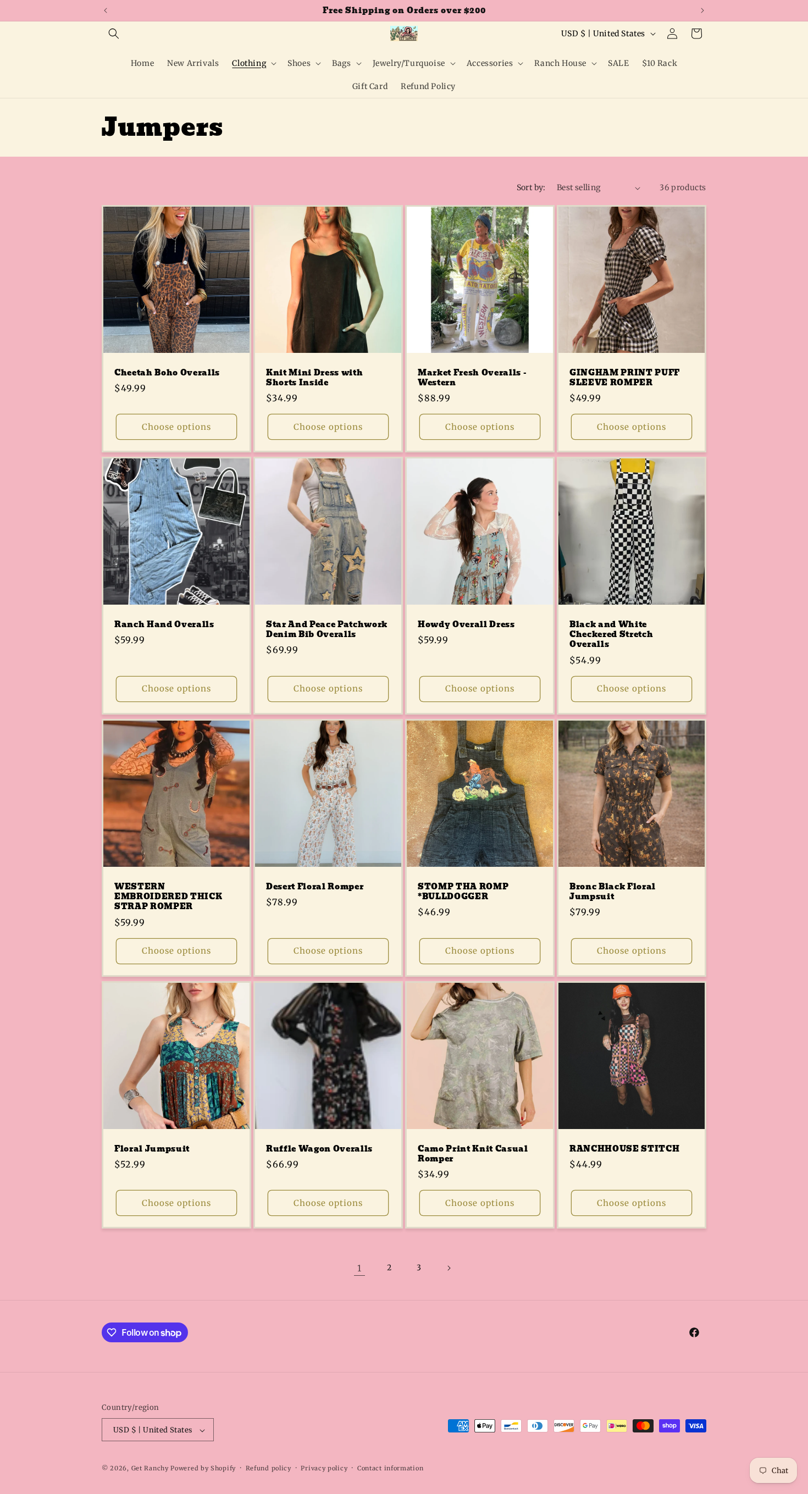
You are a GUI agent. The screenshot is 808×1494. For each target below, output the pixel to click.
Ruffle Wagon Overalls (319, 1149)
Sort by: (531, 187)
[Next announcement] (702, 10)
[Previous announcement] (105, 10)
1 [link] (359, 1268)
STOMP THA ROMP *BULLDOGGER (463, 891)
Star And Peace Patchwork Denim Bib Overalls (327, 629)
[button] (114, 33)
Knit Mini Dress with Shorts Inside (314, 378)
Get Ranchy (150, 1469)
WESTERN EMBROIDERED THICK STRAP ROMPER (168, 897)
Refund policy (268, 1468)
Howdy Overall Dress (466, 624)
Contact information (390, 1468)
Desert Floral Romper (314, 887)
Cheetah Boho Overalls (167, 373)
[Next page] (448, 1268)
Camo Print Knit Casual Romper (473, 1154)
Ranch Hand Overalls (164, 624)
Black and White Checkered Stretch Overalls (611, 634)
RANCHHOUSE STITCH (624, 1149)
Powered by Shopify (203, 1469)
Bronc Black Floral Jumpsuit (612, 891)
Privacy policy (324, 1468)
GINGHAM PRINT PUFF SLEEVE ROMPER (624, 378)
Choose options (176, 427)
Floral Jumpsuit (152, 1149)
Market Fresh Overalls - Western (472, 378)
